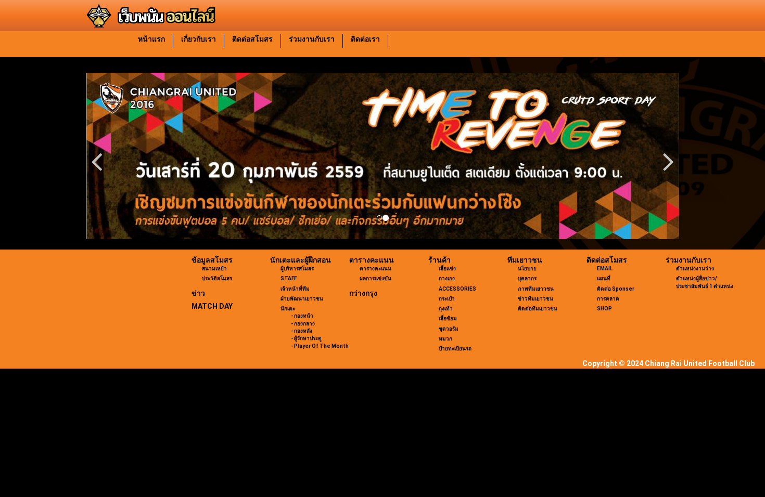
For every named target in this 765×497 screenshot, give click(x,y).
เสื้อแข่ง (447, 268)
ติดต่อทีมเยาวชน (537, 308)
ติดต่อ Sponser (615, 289)
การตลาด (608, 299)
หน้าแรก (151, 39)
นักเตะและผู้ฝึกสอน (300, 260)
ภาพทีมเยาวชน (536, 289)
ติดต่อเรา (365, 39)
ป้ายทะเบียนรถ (455, 348)
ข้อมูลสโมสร (212, 260)
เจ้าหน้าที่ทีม (295, 289)
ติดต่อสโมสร (252, 39)
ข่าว (198, 293)
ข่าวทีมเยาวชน (535, 299)
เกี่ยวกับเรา (198, 39)
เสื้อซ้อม (448, 318)
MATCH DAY (212, 306)
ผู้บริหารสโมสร (297, 268)
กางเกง (447, 278)
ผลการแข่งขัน (375, 278)
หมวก (445, 339)
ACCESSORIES (457, 289)
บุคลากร (527, 278)
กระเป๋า (447, 299)
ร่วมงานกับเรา (312, 39)
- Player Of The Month (320, 346)
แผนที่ (603, 278)
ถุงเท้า (446, 308)
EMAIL (605, 268)
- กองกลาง (303, 323)
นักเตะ (287, 308)
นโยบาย (527, 268)
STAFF (288, 278)
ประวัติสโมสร (217, 278)
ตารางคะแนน (371, 260)
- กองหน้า (302, 316)
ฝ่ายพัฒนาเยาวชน (301, 299)
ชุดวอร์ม (448, 329)
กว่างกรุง (363, 293)
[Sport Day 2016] (382, 156)
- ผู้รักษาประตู (306, 338)
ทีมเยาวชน (524, 260)
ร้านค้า (439, 260)
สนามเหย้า (214, 268)
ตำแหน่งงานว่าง (695, 268)
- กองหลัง (301, 331)
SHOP (604, 308)
